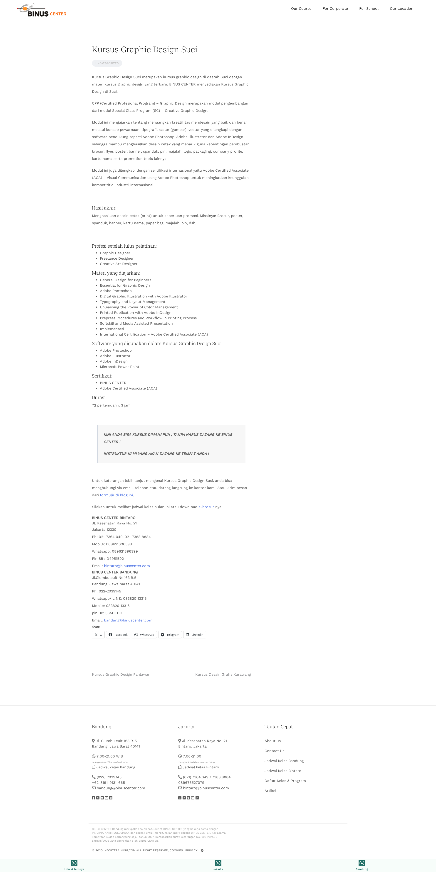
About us (273, 741)
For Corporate (335, 8)
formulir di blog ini (116, 495)
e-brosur (206, 507)
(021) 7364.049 (195, 777)
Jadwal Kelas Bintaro (283, 771)
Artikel (270, 791)
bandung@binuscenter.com (128, 620)
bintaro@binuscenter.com (127, 566)
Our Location (401, 8)
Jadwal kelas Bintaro (201, 767)
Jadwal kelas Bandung (115, 767)
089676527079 (191, 782)
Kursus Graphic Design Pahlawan (121, 674)
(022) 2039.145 (109, 777)
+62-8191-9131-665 (108, 782)
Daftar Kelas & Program (285, 781)
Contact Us (274, 751)
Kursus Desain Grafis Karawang (223, 674)
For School (369, 8)
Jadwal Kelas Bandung (284, 761)
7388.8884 (221, 777)
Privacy (191, 850)
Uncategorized (107, 63)
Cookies (176, 850)
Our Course (301, 8)
